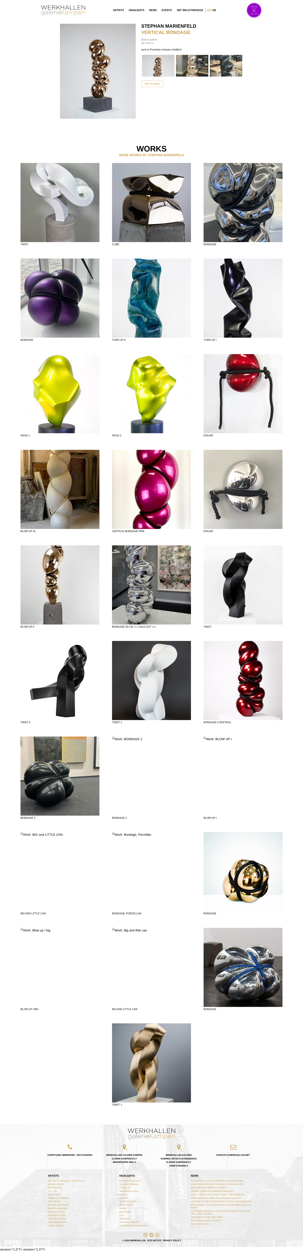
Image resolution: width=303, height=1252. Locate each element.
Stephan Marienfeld (168, 26)
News (153, 10)
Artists (118, 10)
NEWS (195, 1175)
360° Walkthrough (190, 10)
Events (167, 10)
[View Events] (254, 10)
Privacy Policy (172, 1240)
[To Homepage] (63, 10)
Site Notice (154, 1240)
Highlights (136, 10)
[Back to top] (151, 1134)
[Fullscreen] (64, 27)
